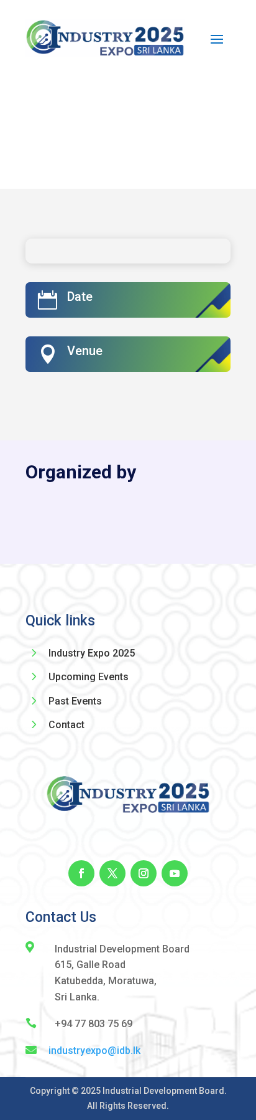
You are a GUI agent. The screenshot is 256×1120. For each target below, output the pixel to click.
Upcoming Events (88, 677)
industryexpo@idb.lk (94, 1050)
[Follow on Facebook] (81, 873)
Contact (66, 725)
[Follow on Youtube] (175, 873)
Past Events (75, 701)
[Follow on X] (112, 873)
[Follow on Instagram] (143, 873)
